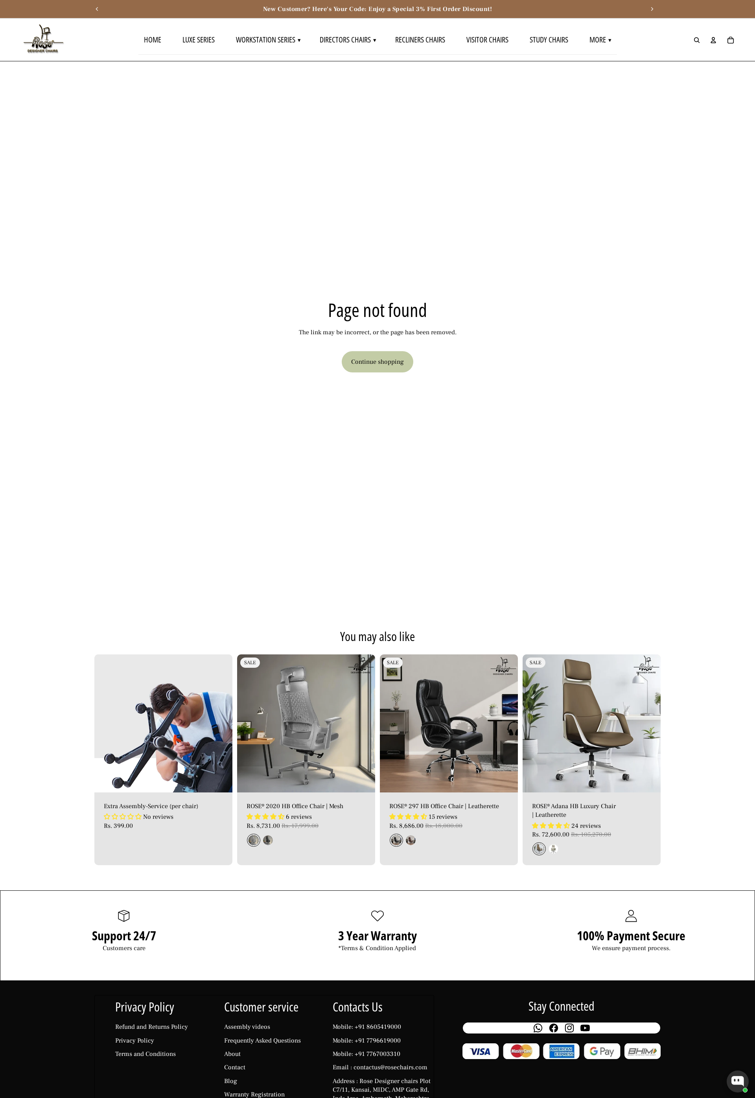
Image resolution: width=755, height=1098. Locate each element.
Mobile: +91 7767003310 (366, 1054)
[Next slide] (652, 9)
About (232, 1054)
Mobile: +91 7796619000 (367, 1041)
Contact (234, 1067)
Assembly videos (247, 1027)
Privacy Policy (134, 1041)
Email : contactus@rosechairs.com (380, 1067)
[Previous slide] (97, 9)
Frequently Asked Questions (262, 1041)
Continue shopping (377, 362)
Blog (230, 1081)
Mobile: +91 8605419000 (367, 1027)
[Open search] (696, 40)
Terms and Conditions (145, 1054)
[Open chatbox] (738, 1081)
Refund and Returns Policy (151, 1027)
